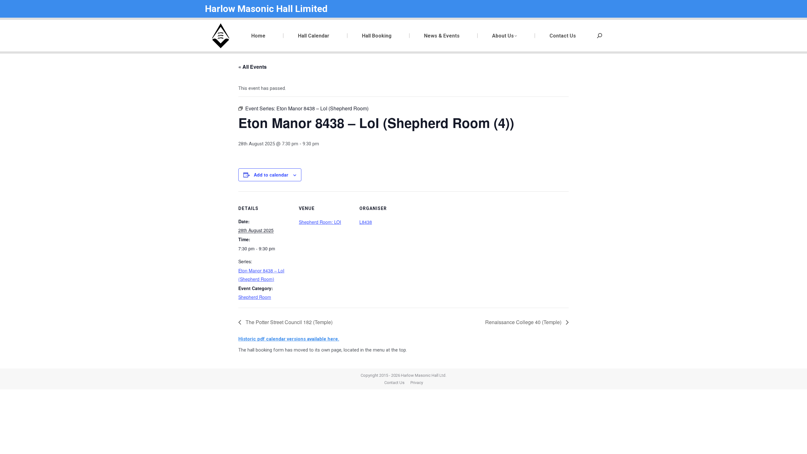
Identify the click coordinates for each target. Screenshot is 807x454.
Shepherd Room (254, 297)
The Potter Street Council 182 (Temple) (288, 322)
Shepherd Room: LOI (320, 222)
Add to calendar (271, 175)
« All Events (252, 66)
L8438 (365, 222)
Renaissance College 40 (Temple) (524, 322)
